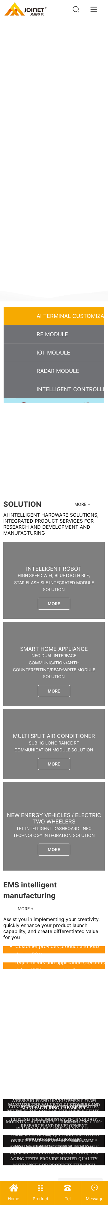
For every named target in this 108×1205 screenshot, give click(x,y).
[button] (98, 285)
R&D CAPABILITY (54, 1094)
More (54, 603)
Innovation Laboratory (54, 1139)
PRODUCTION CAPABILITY (54, 1115)
